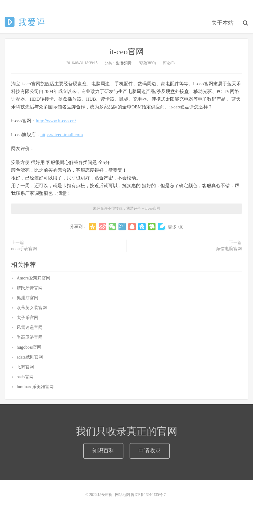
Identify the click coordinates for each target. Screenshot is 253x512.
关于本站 (222, 23)
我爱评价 (26, 22)
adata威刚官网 (30, 357)
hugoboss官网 (29, 347)
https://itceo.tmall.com (61, 134)
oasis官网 (25, 377)
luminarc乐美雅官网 (35, 386)
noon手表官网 (24, 248)
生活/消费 (123, 63)
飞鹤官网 (25, 367)
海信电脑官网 (229, 248)
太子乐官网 (27, 317)
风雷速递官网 (30, 327)
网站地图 (122, 495)
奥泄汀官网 (27, 298)
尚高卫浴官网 (30, 337)
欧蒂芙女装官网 (32, 307)
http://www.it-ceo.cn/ (56, 120)
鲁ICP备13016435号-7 (149, 495)
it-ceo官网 (126, 51)
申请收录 (150, 450)
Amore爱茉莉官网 (33, 278)
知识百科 (103, 450)
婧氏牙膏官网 (30, 288)
